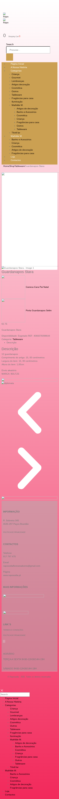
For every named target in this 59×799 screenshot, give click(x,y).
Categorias (16, 70)
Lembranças (18, 81)
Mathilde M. (17, 105)
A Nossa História (13, 701)
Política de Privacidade (14, 532)
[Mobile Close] (2, 690)
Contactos (16, 160)
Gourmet (16, 77)
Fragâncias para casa (22, 98)
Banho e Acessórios (26, 112)
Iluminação (17, 101)
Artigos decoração (21, 84)
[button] (29, 413)
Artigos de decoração (27, 108)
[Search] (9, 57)
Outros (15, 91)
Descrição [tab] (12, 342)
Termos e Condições (13, 630)
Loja (7, 791)
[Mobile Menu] (6, 3)
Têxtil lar (14, 767)
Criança (15, 74)
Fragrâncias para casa (28, 122)
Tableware (17, 95)
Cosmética (17, 88)
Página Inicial (11, 698)
